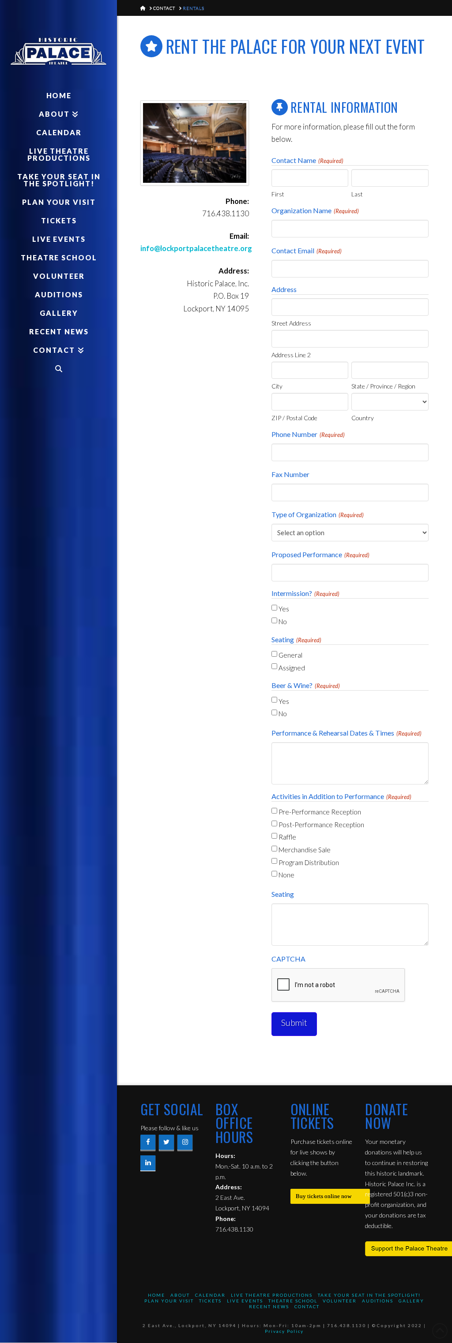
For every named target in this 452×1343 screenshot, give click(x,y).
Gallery (411, 1300)
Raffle (287, 837)
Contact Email (306, 250)
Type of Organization (317, 514)
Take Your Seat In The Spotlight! (369, 1295)
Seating (282, 894)
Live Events (245, 1300)
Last (357, 193)
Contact (307, 1306)
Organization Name (315, 210)
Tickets (210, 1300)
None (286, 875)
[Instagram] (184, 1142)
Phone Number (308, 434)
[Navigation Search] (58, 368)
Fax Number (290, 474)
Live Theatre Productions (272, 1295)
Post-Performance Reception (321, 825)
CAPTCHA (288, 959)
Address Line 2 (291, 354)
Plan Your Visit (169, 1300)
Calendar (210, 1295)
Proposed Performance (320, 554)
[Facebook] (147, 1142)
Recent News (269, 1306)
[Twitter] (166, 1142)
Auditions (377, 1300)
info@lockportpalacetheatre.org (196, 248)
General (290, 655)
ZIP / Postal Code (294, 417)
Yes (284, 609)
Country (362, 417)
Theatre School (292, 1300)
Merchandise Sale (305, 850)
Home (156, 1295)
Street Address (291, 322)
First (277, 193)
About (180, 1295)
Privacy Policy (284, 1331)
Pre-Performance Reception (320, 812)
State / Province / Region (383, 385)
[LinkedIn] (147, 1163)
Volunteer (340, 1300)
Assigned (292, 668)
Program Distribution (309, 862)
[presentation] (338, 985)
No (283, 621)
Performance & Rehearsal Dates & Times (346, 733)
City (276, 385)
